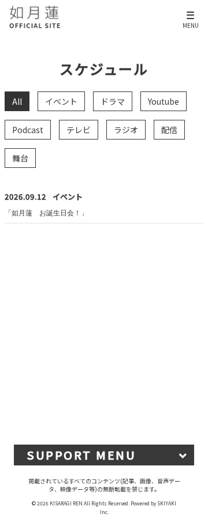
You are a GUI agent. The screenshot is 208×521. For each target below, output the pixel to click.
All (17, 101)
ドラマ (113, 101)
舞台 (20, 158)
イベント (61, 101)
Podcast (27, 129)
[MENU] (191, 10)
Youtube (163, 101)
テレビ (78, 129)
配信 (169, 129)
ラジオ (126, 129)
